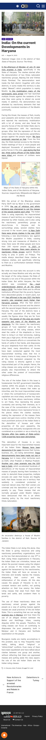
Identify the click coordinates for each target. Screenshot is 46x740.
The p (12, 319)
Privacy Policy (37, 716)
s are (37, 321)
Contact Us (18, 720)
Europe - (37, 725)
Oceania (4, 728)
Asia (3, 39)
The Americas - (17, 725)
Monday (23, 67)
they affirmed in (13, 297)
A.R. (3, 55)
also (11, 615)
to (25, 209)
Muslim (32, 321)
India (19, 69)
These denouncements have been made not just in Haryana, (21, 455)
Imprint (27, 716)
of (17, 67)
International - (6, 725)
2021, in (36, 246)
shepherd (5, 324)
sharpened (18, 209)
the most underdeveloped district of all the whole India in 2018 (21, 287)
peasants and (8, 321)
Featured (9, 39)
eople (17, 319)
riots (3, 69)
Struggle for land (27, 668)
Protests (18, 668)
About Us (6, 720)
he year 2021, (26, 297)
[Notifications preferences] (4, 735)
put (27, 209)
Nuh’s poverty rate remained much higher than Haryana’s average (21, 300)
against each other (22, 212)
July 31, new (34, 67)
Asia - (25, 725)
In (30, 246)
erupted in (11, 69)
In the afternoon (9, 67)
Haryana (8, 668)
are (32, 319)
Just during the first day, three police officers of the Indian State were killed (21, 152)
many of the (21, 321)
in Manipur (18, 615)
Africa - (31, 725)
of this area (25, 319)
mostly (36, 319)
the (33, 297)
